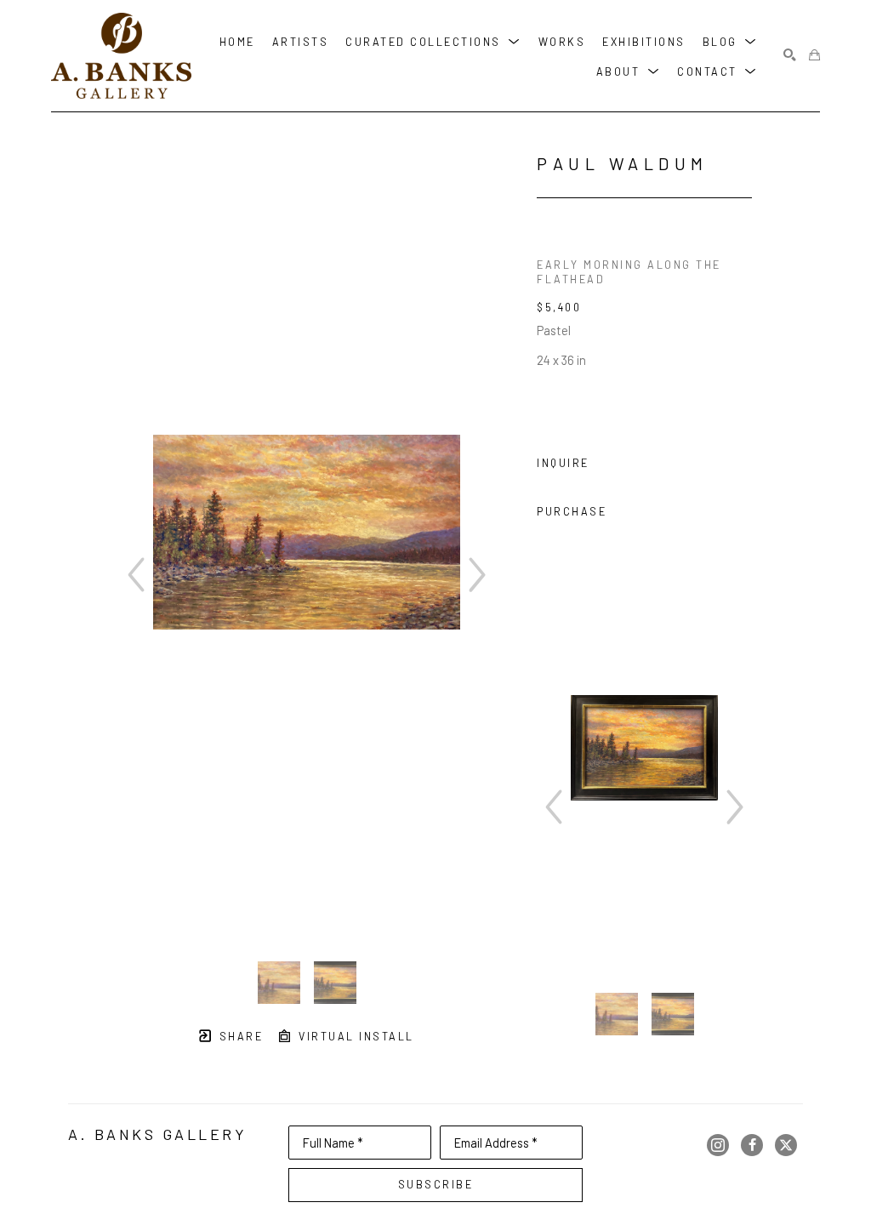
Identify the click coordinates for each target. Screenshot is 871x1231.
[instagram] (718, 1145)
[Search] (789, 55)
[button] (433, 40)
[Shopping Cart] (814, 55)
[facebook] (752, 1145)
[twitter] (786, 1145)
